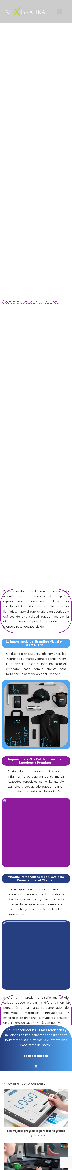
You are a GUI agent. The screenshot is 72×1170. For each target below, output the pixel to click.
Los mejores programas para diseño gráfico (36, 1131)
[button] (59, 11)
